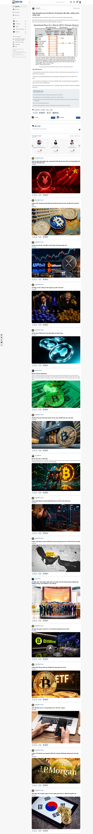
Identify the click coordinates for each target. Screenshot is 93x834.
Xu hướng (17, 12)
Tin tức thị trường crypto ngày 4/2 (41, 103)
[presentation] (32, 146)
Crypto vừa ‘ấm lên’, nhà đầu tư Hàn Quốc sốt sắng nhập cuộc (49, 245)
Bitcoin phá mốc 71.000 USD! (40, 458)
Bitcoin (77, 72)
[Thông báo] (77, 2)
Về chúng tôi (18, 36)
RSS (16, 46)
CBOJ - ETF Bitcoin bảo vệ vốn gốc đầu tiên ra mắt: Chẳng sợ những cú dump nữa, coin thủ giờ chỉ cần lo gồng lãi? (56, 100)
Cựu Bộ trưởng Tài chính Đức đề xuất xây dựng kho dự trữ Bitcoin (48, 94)
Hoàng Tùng (38, 370)
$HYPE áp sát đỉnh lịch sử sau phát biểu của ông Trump (47, 333)
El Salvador (43, 109)
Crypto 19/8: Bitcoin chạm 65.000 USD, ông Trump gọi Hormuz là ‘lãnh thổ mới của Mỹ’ (56, 541)
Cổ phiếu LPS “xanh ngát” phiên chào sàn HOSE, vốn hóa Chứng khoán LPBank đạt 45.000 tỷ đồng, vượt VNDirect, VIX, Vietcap (55, 582)
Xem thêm (34, 164)
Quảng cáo (17, 44)
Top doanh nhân (36, 136)
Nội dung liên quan (38, 91)
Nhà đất (62, 117)
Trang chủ (17, 6)
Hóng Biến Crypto (39, 158)
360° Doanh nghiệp (20, 29)
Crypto (47, 109)
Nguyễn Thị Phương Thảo (39, 147)
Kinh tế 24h (37, 578)
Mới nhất (17, 9)
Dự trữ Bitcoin (37, 109)
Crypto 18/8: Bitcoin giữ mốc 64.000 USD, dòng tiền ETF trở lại (49, 667)
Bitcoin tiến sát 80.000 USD (39, 373)
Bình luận (17, 15)
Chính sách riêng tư (19, 42)
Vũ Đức (37, 8)
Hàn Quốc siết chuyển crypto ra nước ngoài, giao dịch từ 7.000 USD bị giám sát (54, 793)
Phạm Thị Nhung (56, 147)
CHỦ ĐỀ (13, 18)
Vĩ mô (17, 21)
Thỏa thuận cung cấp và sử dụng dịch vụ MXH (20, 39)
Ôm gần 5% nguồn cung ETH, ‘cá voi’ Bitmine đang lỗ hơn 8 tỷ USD (50, 629)
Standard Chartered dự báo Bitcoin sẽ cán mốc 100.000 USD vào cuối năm (52, 418)
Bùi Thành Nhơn (72, 147)
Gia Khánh (37, 455)
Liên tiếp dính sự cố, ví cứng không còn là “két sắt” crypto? (48, 708)
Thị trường (18, 23)
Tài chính (17, 31)
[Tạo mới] (74, 2)
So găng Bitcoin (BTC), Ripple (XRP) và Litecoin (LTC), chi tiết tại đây (48, 97)
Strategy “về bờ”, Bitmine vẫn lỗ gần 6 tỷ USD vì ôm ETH (47, 287)
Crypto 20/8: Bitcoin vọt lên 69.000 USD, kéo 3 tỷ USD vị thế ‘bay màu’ (51, 501)
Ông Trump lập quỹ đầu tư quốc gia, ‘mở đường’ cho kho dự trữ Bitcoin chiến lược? (52, 105)
